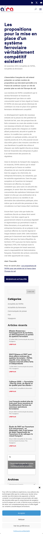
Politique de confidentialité (21, 531)
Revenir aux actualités (16, 279)
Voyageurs (12, 318)
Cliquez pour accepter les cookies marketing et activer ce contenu (21, 464)
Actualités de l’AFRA (27, 66)
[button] (39, 487)
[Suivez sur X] (36, 2)
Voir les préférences (22, 526)
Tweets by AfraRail (21, 464)
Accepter (21, 513)
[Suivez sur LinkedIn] (32, 2)
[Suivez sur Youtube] (41, 2)
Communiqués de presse (17, 311)
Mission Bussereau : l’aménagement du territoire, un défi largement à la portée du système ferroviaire (21, 333)
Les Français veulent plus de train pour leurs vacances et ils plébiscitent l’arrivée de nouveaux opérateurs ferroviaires (21, 405)
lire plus (12, 344)
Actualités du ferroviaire (13, 68)
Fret (9, 314)
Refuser (21, 519)
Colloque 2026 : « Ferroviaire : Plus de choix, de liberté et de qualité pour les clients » (21, 383)
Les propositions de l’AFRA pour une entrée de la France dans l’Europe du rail (20, 268)
